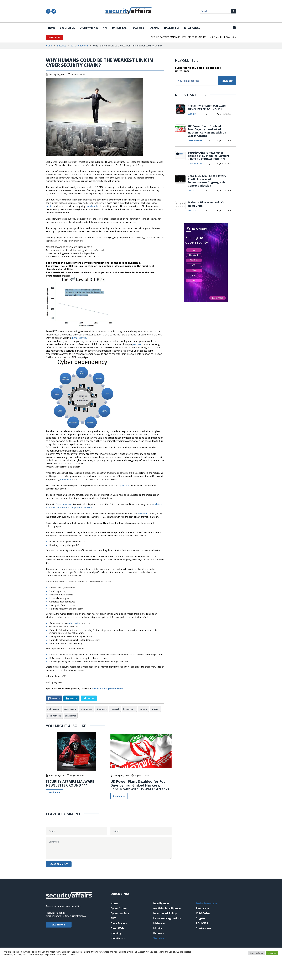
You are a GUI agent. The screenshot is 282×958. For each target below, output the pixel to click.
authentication (74, 623)
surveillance (65, 479)
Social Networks (79, 45)
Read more (54, 792)
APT (105, 27)
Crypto (200, 918)
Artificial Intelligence (167, 908)
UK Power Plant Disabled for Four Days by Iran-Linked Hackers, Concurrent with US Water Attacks (139, 785)
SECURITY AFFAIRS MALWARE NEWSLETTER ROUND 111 (167, 37)
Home (51, 27)
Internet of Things (165, 913)
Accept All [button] (272, 953)
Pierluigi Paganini (57, 74)
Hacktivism (171, 27)
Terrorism (202, 908)
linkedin (73, 698)
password (137, 344)
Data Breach (120, 27)
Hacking (154, 27)
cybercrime (124, 485)
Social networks (63, 504)
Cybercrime (101, 709)
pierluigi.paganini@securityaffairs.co (66, 916)
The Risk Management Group (107, 688)
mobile (49, 206)
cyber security (70, 709)
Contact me (203, 928)
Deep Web (138, 27)
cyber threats (87, 709)
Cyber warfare (89, 27)
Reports (158, 933)
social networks (54, 715)
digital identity (79, 337)
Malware (159, 923)
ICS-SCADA (203, 913)
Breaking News (195, 163)
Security (61, 45)
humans (143, 709)
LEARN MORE (58, 924)
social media (92, 206)
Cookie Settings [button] (256, 953)
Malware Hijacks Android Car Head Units (207, 204)
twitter (90, 698)
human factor (129, 709)
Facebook (142, 513)
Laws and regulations (167, 918)
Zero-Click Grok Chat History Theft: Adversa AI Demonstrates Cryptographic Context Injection (207, 180)
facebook (55, 698)
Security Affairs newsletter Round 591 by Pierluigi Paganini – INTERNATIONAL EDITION (208, 156)
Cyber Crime (67, 27)
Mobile (157, 928)
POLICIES (202, 923)
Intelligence (191, 27)
